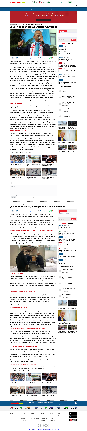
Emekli (16, 152)
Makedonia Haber (13, 24)
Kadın (41, 5)
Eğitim (47, 9)
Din (43, 9)
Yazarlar (60, 5)
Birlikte (12, 152)
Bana (15, 370)
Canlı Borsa (33, 413)
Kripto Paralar (73, 408)
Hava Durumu (35, 408)
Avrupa (35, 9)
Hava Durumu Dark (13, 413)
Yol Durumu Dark (13, 415)
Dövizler (43, 415)
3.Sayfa (31, 9)
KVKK (47, 429)
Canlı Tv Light (12, 416)
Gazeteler (66, 5)
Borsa (11, 408)
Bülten (40, 9)
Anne (11, 370)
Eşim (28, 370)
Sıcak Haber (52, 420)
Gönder (13, 197)
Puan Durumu (44, 408)
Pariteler (57, 408)
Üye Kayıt (60, 415)
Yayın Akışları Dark (24, 415)
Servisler (19, 5)
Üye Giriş (59, 413)
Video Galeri (52, 415)
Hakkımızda (30, 429)
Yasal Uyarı (57, 429)
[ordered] (25, 197)
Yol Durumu (65, 408)
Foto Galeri (47, 5)
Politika (56, 9)
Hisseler (51, 408)
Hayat (52, 9)
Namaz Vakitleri (18, 408)
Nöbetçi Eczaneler (24, 416)
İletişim (34, 429)
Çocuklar (23, 370)
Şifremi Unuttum (61, 416)
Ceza (19, 370)
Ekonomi (31, 5)
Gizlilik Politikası (39, 429)
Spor (37, 5)
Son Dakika (12, 5)
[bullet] (27, 197)
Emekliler (21, 152)
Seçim (30, 152)
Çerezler (43, 429)
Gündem (25, 5)
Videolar (54, 5)
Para (26, 152)
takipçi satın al (23, 420)
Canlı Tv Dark (23, 413)
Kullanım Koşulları (51, 429)
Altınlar (42, 413)
